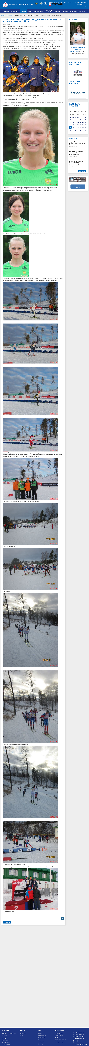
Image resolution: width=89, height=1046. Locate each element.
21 (80, 125)
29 (75, 117)
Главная (3, 15)
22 (83, 125)
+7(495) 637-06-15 (68, 2)
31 (80, 117)
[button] (14, 11)
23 (85, 125)
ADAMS (4, 1039)
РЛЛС (56, 1037)
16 (85, 122)
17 (70, 125)
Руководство (41, 1043)
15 (83, 122)
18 (73, 125)
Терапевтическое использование (6, 1041)
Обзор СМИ (23, 1033)
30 (78, 117)
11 (73, 122)
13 (78, 122)
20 (78, 125)
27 (70, 117)
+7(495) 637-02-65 (79, 1036)
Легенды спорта (42, 1035)
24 (70, 127)
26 (75, 127)
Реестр (39, 1039)
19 (75, 125)
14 (80, 122)
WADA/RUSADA (6, 1044)
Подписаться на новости (79, 186)
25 (73, 127)
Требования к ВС (59, 1041)
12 (75, 122)
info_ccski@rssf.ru (81, 2)
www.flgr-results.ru (60, 1043)
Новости (9, 15)
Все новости (7, 922)
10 (70, 122)
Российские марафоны (61, 1039)
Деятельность (41, 1037)
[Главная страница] (5, 4)
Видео (21, 1035)
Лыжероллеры (59, 1035)
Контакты (4, 1037)
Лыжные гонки (59, 1033)
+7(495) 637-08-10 (79, 1034)
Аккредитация (41, 1041)
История (40, 1033)
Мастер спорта (74, 51)
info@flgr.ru (80, 4)
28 (73, 117)
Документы (41, 1044)
